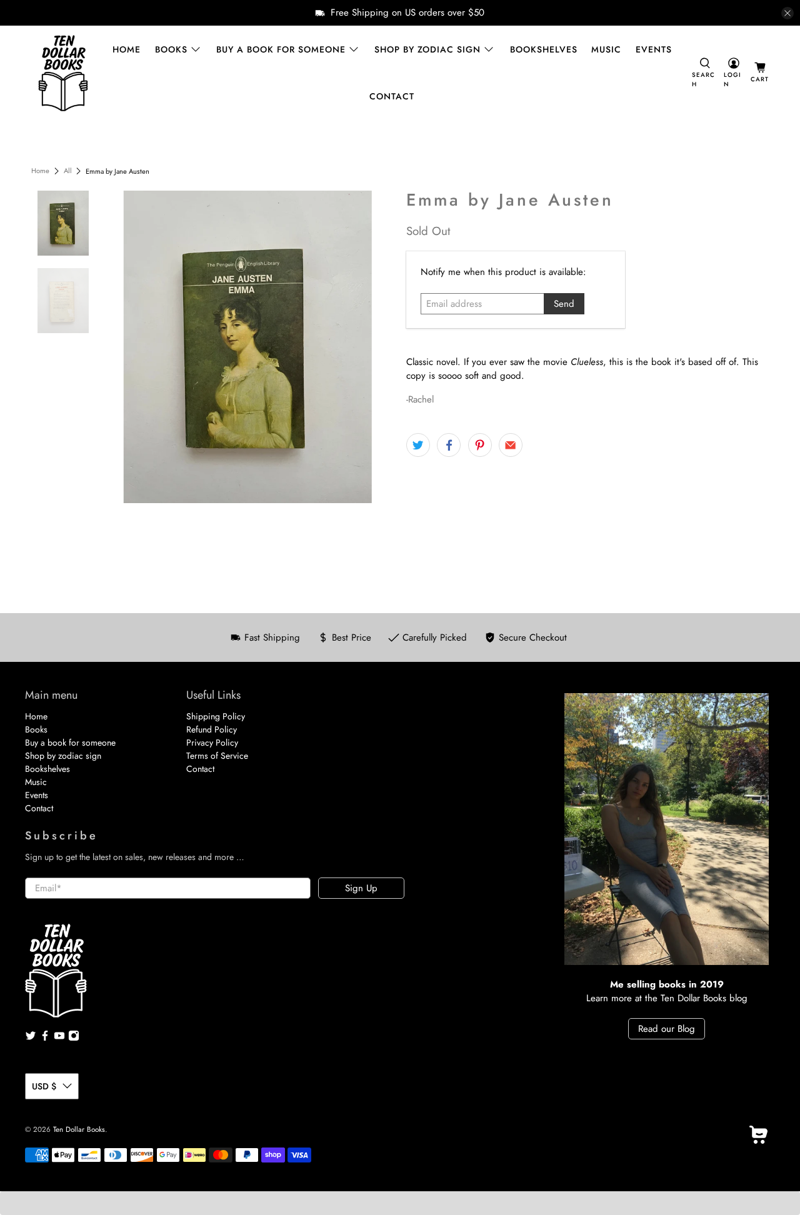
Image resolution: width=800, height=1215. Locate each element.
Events (654, 49)
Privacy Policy (212, 742)
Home (126, 49)
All (68, 171)
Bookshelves (544, 49)
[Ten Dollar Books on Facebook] (45, 1038)
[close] (787, 13)
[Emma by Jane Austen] (248, 347)
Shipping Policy (215, 716)
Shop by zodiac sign (427, 49)
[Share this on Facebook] (449, 445)
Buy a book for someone (281, 49)
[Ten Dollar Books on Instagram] (73, 1038)
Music (606, 49)
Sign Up (361, 888)
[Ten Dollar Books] (63, 73)
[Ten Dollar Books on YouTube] (59, 1038)
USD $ (44, 1086)
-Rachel (420, 399)
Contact (391, 96)
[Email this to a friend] (510, 445)
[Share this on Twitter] (418, 445)
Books (171, 49)
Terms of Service (217, 755)
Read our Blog (666, 1029)
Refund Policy (211, 729)
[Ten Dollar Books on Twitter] (30, 1038)
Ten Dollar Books (79, 1129)
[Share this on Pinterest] (480, 445)
